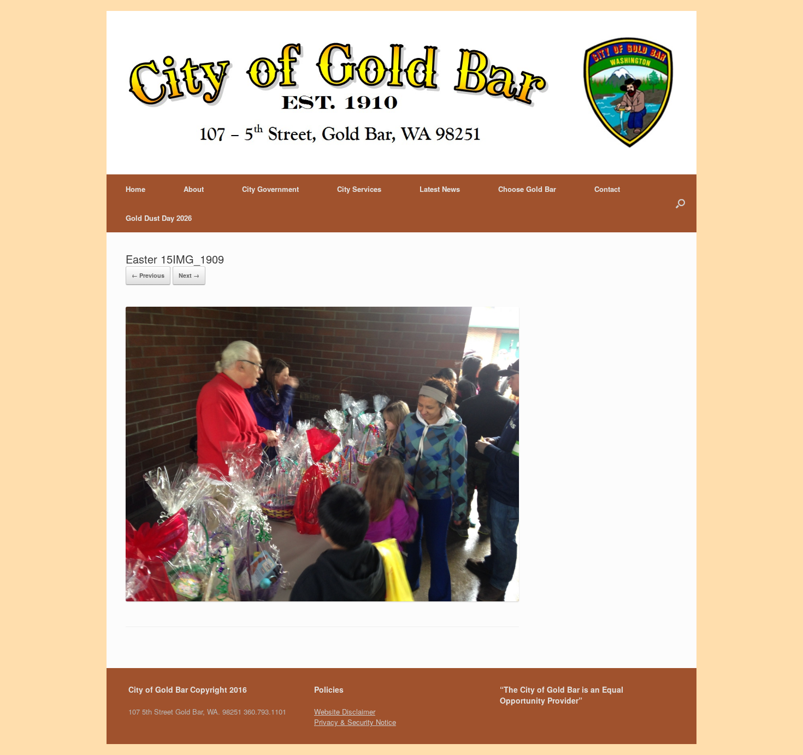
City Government (270, 189)
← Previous (148, 275)
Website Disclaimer (344, 711)
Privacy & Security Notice (355, 722)
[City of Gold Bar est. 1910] (401, 93)
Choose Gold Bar (527, 189)
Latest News (440, 189)
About (194, 189)
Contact (607, 189)
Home (135, 189)
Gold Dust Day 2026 (159, 218)
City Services (359, 189)
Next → (189, 275)
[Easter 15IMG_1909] (322, 598)
